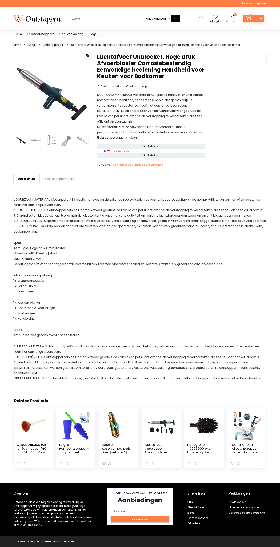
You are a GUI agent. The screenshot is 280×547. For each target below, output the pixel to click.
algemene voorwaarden (245, 507)
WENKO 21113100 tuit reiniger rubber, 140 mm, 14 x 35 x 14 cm (31, 448)
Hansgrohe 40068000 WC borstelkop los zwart (198, 450)
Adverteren (194, 523)
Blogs (93, 34)
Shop (31, 45)
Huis (19, 34)
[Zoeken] (175, 18)
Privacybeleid (237, 502)
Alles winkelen (196, 507)
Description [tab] (26, 179)
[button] (87, 55)
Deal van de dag (71, 34)
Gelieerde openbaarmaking (247, 513)
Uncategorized (53, 45)
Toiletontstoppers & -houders (128, 164)
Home (17, 45)
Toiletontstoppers (40, 34)
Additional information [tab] (59, 179)
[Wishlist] (215, 17)
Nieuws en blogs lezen (254, 3)
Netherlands (121, 151)
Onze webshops (198, 518)
